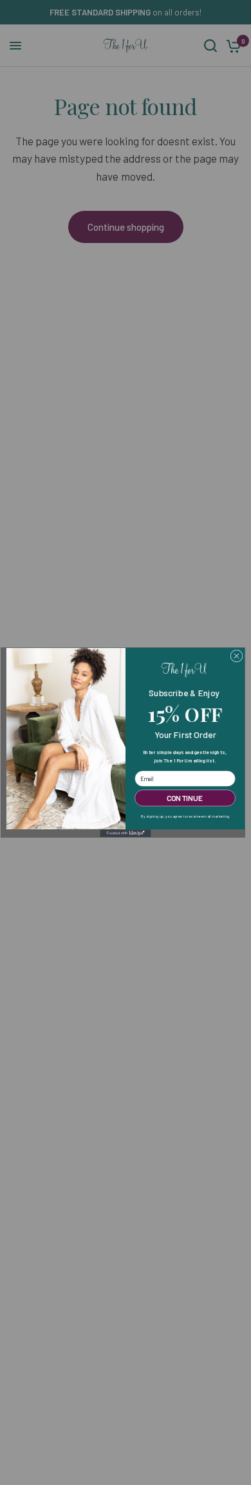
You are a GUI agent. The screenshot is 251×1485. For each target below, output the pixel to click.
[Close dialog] (236, 656)
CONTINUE (185, 797)
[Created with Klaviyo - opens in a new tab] (125, 833)
